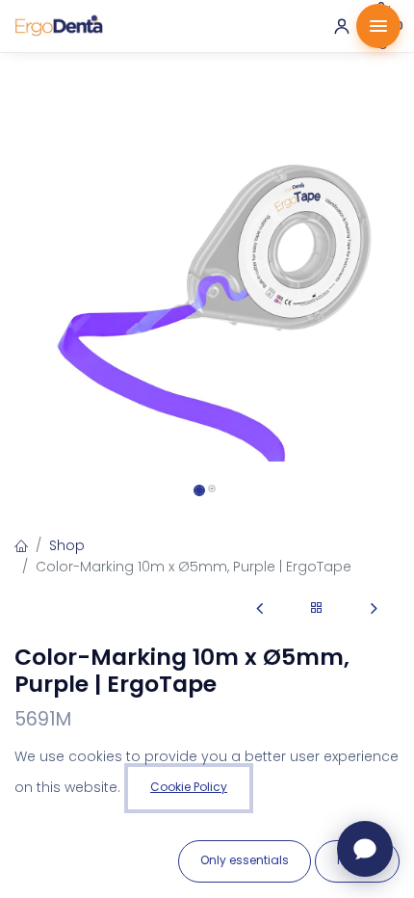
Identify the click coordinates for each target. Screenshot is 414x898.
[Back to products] (317, 609)
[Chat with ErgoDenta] (365, 849)
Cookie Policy (188, 787)
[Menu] (378, 26)
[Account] (341, 26)
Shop (67, 545)
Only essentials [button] (244, 860)
